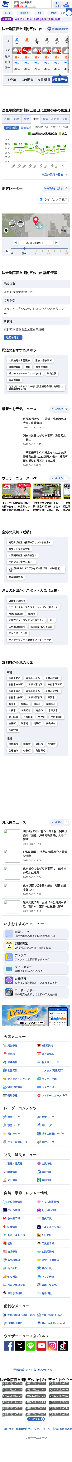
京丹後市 (13, 750)
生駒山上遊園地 (17, 626)
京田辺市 (26, 710)
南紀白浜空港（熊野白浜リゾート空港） (30, 542)
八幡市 (12, 710)
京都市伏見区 (52, 691)
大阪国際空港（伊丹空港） (23, 555)
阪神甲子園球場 (17, 600)
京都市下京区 (55, 684)
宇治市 (51, 697)
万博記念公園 (16, 613)
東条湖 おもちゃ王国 (41, 626)
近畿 (39, 13)
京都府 (53, 13)
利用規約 (21, 1429)
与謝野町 (40, 750)
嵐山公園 (51, 373)
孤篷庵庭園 (15, 380)
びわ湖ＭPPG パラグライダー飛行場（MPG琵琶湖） (34, 569)
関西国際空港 (16, 577)
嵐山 (28, 367)
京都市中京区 (16, 684)
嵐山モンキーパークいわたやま (25, 373)
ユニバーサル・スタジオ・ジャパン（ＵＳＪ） (33, 607)
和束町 (24, 723)
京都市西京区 (35, 697)
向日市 (37, 704)
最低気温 (26, 127)
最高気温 (11, 127)
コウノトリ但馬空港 (19, 549)
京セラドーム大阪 (18, 633)
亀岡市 (12, 704)
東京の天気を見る (53, 174)
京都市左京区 (52, 678)
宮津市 (51, 744)
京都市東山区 (35, 684)
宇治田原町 (57, 717)
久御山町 (28, 717)
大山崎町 (13, 717)
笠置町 (12, 723)
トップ (7, 13)
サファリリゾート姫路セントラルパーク (30, 639)
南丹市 (39, 710)
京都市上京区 (33, 678)
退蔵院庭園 (15, 367)
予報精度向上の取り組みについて (35, 1369)
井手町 (41, 717)
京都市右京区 (33, 691)
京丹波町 (13, 730)
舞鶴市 (27, 744)
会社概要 (9, 1429)
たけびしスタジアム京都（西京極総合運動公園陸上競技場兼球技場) (36, 387)
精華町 (37, 723)
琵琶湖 (31, 613)
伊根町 (27, 750)
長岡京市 (50, 704)
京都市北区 (15, 678)
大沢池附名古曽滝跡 (19, 360)
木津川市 (53, 710)
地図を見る (12, 337)
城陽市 (24, 704)
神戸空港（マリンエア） (22, 562)
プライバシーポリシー (40, 1429)
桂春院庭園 (42, 367)
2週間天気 (24, 13)
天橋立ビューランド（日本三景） (26, 620)
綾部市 (39, 744)
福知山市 (13, 744)
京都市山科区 (16, 697)
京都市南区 (15, 691)
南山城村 (50, 723)
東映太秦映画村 (43, 360)
